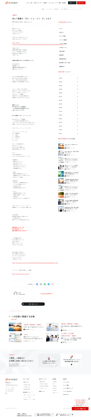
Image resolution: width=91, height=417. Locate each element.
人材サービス (26, 382)
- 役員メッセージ (55, 392)
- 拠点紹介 (54, 388)
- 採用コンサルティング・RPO (29, 395)
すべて (60, 28)
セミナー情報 (66, 385)
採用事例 (61, 55)
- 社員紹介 (54, 390)
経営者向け (62, 66)
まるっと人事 (26, 379)
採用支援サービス (27, 392)
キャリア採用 (62, 36)
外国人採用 (62, 51)
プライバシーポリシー (67, 408)
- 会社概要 (54, 381)
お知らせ (61, 32)
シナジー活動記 (63, 40)
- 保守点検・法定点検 (43, 384)
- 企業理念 (54, 386)
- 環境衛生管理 (42, 381)
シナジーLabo (66, 382)
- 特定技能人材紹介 (27, 384)
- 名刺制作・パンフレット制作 (29, 399)
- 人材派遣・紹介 (26, 387)
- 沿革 (53, 384)
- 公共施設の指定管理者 (43, 386)
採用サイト (71, 2)
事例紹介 (65, 379)
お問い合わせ (81, 2)
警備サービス (42, 391)
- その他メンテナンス (43, 388)
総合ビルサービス (42, 379)
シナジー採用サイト (67, 388)
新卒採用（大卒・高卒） (65, 62)
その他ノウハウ (63, 47)
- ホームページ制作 (27, 397)
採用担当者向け (63, 59)
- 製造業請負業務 (26, 389)
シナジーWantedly (67, 391)
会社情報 (54, 379)
